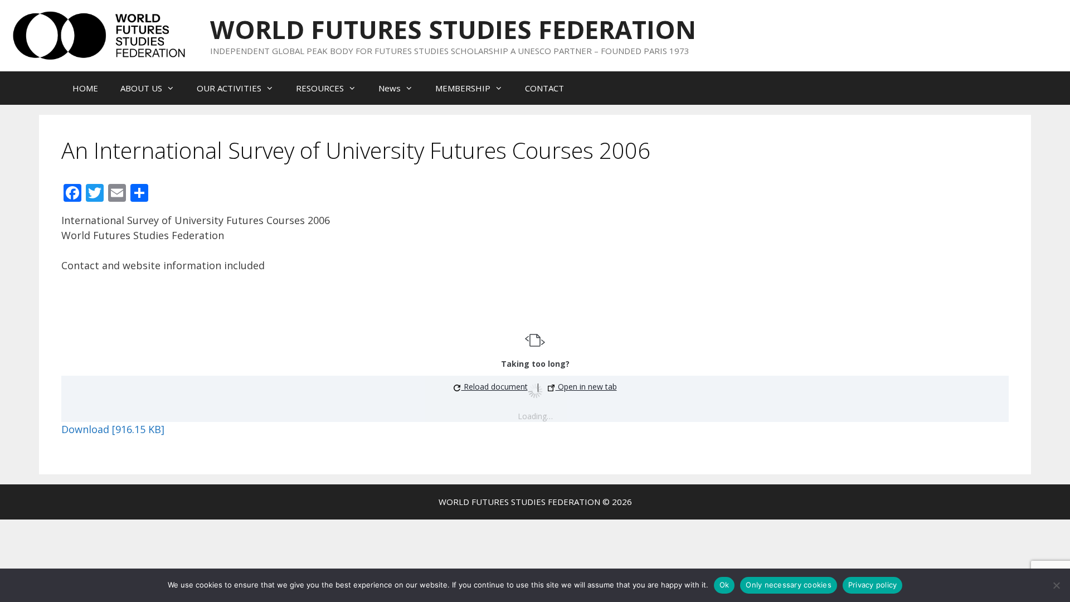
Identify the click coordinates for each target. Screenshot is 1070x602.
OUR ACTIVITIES (229, 88)
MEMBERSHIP (462, 88)
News (389, 88)
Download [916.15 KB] (112, 429)
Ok (724, 584)
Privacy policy (872, 584)
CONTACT (544, 88)
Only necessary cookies (788, 584)
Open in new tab (586, 386)
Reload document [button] (494, 386)
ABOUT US (141, 88)
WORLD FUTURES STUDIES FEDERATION (453, 29)
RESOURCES (320, 88)
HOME (85, 88)
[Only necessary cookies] (1056, 585)
